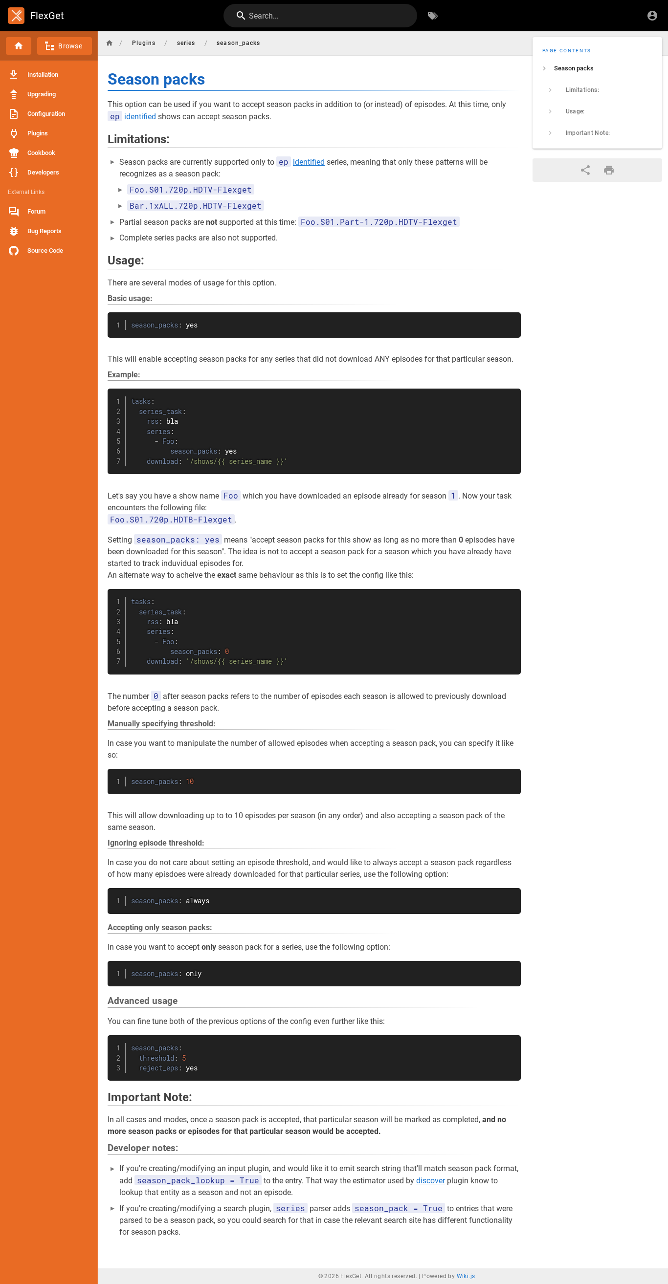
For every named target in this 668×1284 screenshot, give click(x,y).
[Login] (652, 15)
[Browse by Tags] (433, 15)
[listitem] (597, 68)
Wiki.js (466, 1276)
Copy (509, 321)
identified (140, 116)
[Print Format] (609, 170)
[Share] (585, 170)
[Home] (18, 46)
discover (430, 1180)
